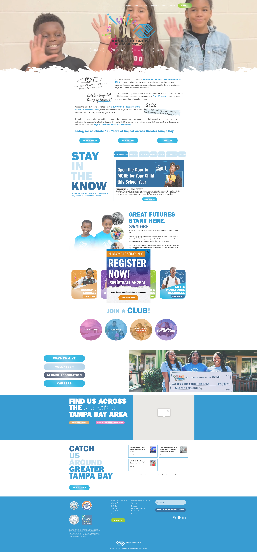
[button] (147, 251)
